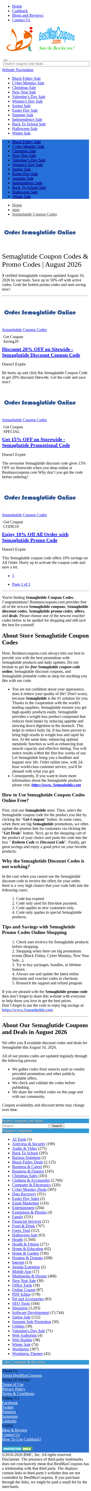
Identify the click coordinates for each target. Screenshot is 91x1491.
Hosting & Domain (27, 1258)
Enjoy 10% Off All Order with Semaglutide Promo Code (35, 537)
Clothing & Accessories (31, 1180)
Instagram (10, 1416)
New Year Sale (24, 1280)
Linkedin (9, 1421)
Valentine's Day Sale (28, 1331)
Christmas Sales (24, 1176)
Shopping (20, 1308)
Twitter (7, 1407)
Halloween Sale (24, 1235)
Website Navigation (17, 70)
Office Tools (22, 1285)
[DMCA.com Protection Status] (17, 1450)
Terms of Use (13, 1384)
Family (17, 1217)
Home (17, 205)
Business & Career (27, 1166)
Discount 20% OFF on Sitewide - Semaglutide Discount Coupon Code (41, 352)
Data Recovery (24, 1194)
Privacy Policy (13, 1389)
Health (17, 1239)
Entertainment (23, 1208)
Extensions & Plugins (29, 1212)
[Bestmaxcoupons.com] (40, 50)
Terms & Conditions (18, 1393)
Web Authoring (24, 1335)
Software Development (30, 1312)
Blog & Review (14, 1430)
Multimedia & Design (29, 1276)
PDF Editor (21, 1294)
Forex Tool (21, 1230)
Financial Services (26, 1221)
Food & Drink (23, 1226)
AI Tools (19, 1139)
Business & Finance (28, 1171)
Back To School (25, 1153)
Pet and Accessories (28, 1299)
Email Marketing (25, 1203)
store (16, 209)
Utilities (18, 1326)
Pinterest (9, 1412)
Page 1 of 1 (21, 584)
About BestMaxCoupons (22, 1375)
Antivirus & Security (28, 1144)
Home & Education (27, 1249)
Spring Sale (21, 1317)
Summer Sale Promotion (31, 1322)
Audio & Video (24, 1148)
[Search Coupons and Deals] (5, 60)
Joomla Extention (26, 1267)
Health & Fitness (25, 1244)
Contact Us (11, 1434)
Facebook (10, 1403)
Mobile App (21, 1271)
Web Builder (22, 1340)
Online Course (23, 1290)
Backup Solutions (26, 1157)
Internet (18, 1262)
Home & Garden (25, 1253)
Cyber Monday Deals (29, 1189)
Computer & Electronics (31, 1185)
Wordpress (20, 1349)
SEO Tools (21, 1303)
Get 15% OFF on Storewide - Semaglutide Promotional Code (36, 442)
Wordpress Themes (27, 1353)
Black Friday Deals (27, 1162)
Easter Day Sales (25, 1198)
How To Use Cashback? (21, 1439)
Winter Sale (21, 1344)
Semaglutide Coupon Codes (34, 214)
